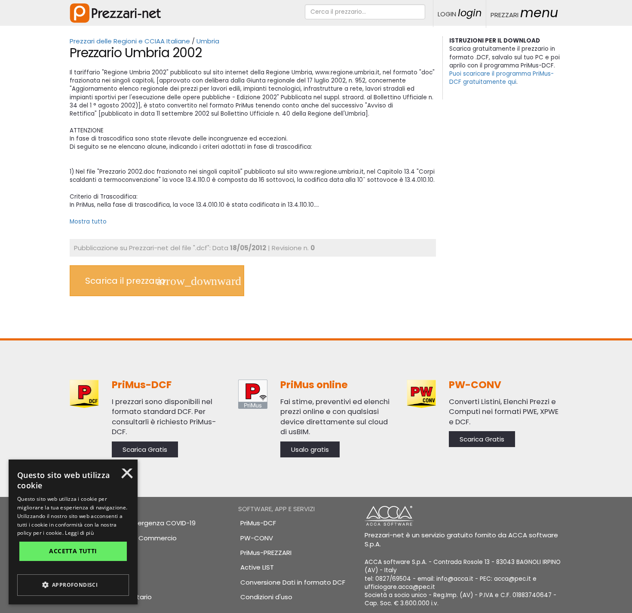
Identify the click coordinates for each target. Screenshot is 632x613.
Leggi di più (79, 532)
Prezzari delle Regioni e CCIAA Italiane (130, 41)
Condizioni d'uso (266, 596)
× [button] (127, 476)
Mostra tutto (88, 222)
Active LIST (257, 567)
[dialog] (73, 532)
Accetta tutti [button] (73, 551)
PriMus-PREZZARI (265, 552)
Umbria (207, 41)
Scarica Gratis (145, 449)
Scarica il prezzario (125, 281)
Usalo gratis (310, 449)
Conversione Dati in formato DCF (292, 582)
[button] (73, 585)
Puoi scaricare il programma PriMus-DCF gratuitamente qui (501, 78)
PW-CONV (256, 538)
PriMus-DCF (258, 522)
